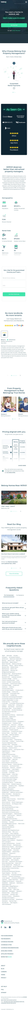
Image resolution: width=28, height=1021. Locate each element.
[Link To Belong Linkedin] (6, 927)
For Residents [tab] (20, 595)
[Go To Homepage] (3, 2)
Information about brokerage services (14, 1001)
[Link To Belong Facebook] (2, 927)
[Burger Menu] (26, 2)
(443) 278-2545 (16, 30)
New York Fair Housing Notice (8, 1000)
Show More (22, 465)
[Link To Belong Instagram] (10, 927)
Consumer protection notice (8, 1003)
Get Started (14, 25)
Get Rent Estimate (14, 294)
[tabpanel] (14, 615)
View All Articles (14, 573)
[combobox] (14, 278)
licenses (24, 997)
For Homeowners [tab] (9, 595)
